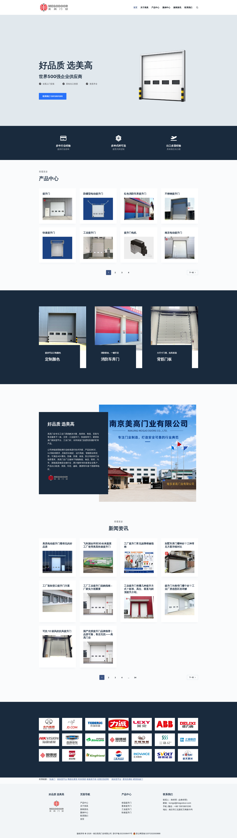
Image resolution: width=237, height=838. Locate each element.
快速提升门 (49, 232)
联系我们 (188, 7)
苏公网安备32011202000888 (148, 833)
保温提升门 (126, 802)
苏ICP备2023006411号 (123, 833)
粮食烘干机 (92, 779)
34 (135, 677)
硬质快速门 (138, 779)
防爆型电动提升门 (93, 193)
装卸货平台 (62, 779)
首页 (135, 7)
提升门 (46, 193)
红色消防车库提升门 (135, 193)
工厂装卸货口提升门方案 (56, 585)
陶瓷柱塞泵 (73, 779)
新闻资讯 (177, 7)
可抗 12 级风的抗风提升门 (57, 631)
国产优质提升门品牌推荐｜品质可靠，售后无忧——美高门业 (98, 634)
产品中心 (155, 7)
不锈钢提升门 (172, 193)
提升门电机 (130, 232)
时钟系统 (82, 779)
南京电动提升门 (173, 232)
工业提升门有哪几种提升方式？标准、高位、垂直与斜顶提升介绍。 (139, 589)
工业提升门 (89, 232)
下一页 (191, 272)
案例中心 (166, 7)
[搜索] (197, 7)
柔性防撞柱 (127, 779)
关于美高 (144, 7)
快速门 (52, 779)
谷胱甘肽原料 (103, 779)
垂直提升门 (126, 806)
